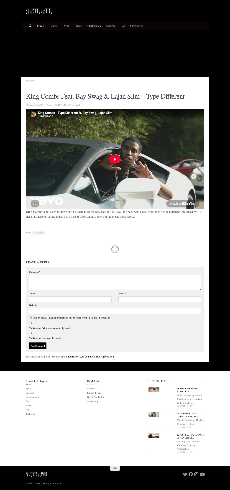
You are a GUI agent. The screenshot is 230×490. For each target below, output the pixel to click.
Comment (34, 271)
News (79, 26)
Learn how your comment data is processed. (91, 356)
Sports (54, 26)
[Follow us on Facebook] (191, 474)
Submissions (136, 26)
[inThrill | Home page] (39, 11)
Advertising (92, 401)
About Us (92, 384)
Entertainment (94, 26)
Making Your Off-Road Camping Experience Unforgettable (188, 445)
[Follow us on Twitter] (185, 474)
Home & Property (188, 388)
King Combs (38, 232)
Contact (91, 388)
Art (124, 26)
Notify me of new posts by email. (45, 338)
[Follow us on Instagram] (196, 474)
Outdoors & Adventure (190, 436)
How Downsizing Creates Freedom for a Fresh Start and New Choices (189, 399)
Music (40, 26)
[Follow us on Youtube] (202, 474)
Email (122, 293)
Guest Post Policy (95, 397)
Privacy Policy (94, 392)
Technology (31, 413)
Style (66, 26)
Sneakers (30, 392)
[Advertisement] (115, 53)
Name (32, 293)
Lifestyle (110, 26)
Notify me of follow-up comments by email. (50, 328)
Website (33, 305)
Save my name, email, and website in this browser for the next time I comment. (71, 317)
